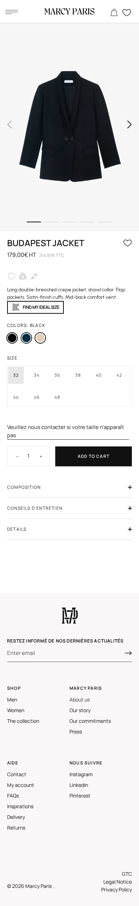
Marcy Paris (39, 886)
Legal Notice (117, 881)
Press (76, 731)
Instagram (81, 774)
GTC (127, 873)
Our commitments (90, 720)
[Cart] (114, 13)
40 (99, 375)
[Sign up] (128, 653)
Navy (26, 338)
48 (57, 397)
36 (57, 375)
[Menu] (11, 12)
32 (16, 375)
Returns (16, 827)
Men (12, 699)
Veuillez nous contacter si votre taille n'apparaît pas (65, 431)
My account (20, 785)
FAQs (13, 795)
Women (15, 710)
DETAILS (16, 529)
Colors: (26, 325)
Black (12, 338)
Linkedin (79, 785)
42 (119, 375)
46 (37, 397)
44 (16, 397)
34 (37, 375)
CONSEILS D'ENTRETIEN (34, 508)
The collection (23, 720)
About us (80, 699)
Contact (16, 774)
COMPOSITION (24, 487)
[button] (9, 124)
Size (12, 358)
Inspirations (20, 806)
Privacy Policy (116, 889)
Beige (40, 338)
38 (78, 375)
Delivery (16, 817)
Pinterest (80, 795)
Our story (80, 710)
